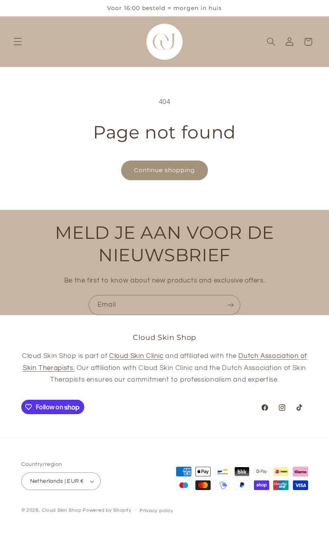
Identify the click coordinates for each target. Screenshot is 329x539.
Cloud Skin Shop (61, 510)
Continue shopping (164, 170)
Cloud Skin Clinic (136, 356)
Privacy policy (156, 510)
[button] (17, 42)
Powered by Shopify (107, 510)
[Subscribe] (230, 305)
